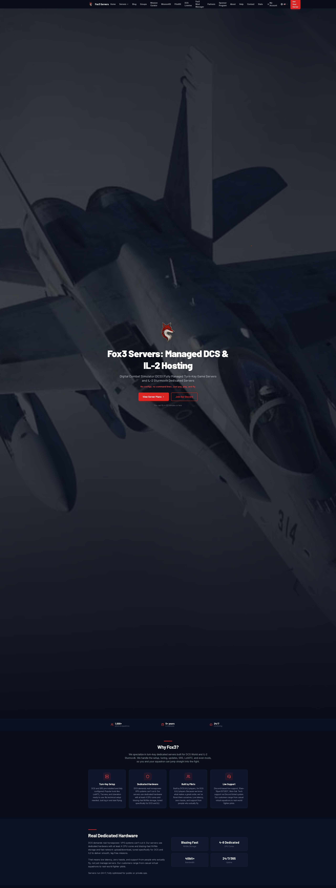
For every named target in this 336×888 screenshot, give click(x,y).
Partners (211, 4)
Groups (143, 4)
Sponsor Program (223, 4)
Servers (122, 4)
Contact (250, 4)
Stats (260, 4)
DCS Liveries (188, 4)
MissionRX (166, 4)
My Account (273, 4)
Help (241, 4)
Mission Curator (154, 4)
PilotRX (178, 4)
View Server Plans (152, 396)
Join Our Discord (184, 396)
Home (113, 4)
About (233, 4)
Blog (134, 4)
